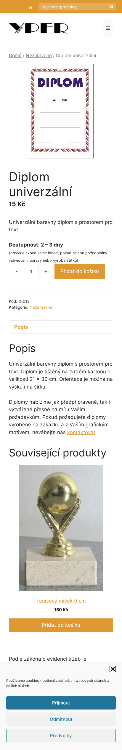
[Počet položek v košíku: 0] (30, 7)
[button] (113, 669)
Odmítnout (61, 719)
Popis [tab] (21, 327)
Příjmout (61, 703)
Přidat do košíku (79, 271)
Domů (15, 55)
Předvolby (61, 735)
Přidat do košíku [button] (61, 625)
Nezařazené (39, 55)
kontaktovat (81, 432)
